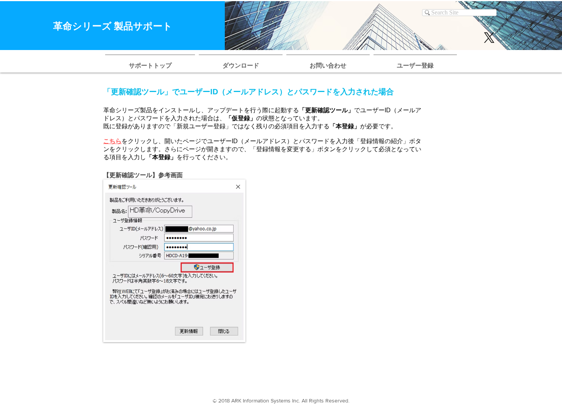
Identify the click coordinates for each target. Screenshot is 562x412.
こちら (112, 141)
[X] (489, 37)
